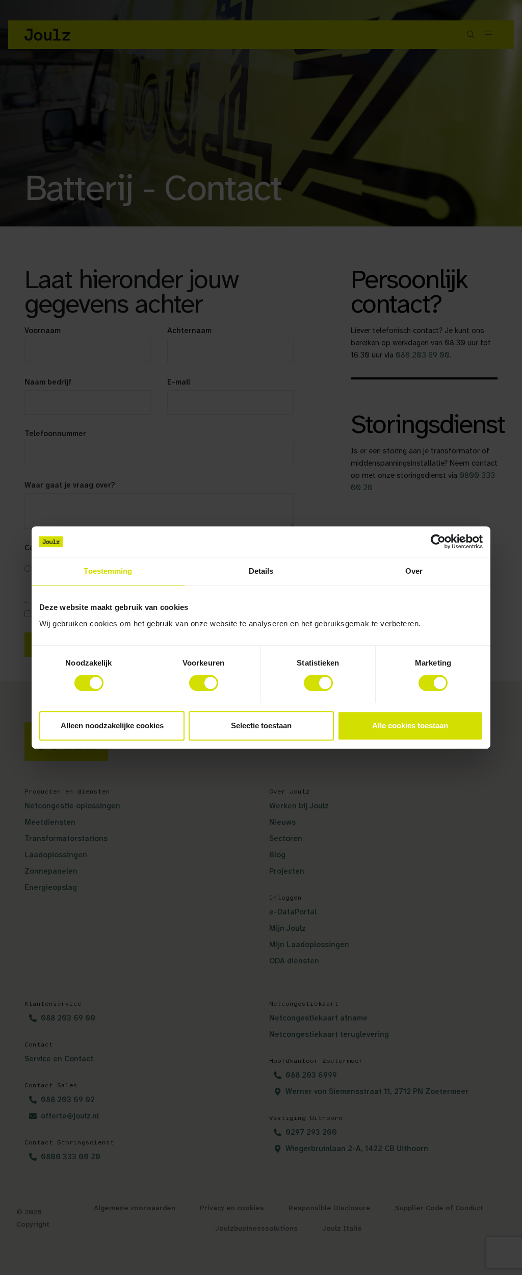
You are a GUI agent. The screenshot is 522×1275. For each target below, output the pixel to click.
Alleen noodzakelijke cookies (112, 725)
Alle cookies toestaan (410, 725)
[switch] (203, 683)
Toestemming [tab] (108, 571)
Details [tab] (261, 571)
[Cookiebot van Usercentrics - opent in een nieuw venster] (438, 541)
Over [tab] (414, 571)
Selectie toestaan (261, 725)
